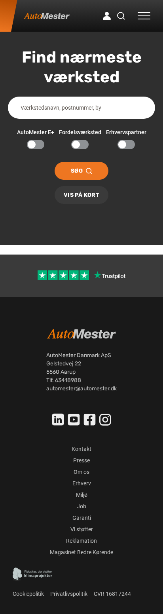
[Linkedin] (58, 419)
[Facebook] (89, 419)
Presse (81, 460)
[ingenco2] (32, 574)
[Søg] (121, 16)
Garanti (81, 518)
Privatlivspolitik (68, 594)
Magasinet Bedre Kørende (81, 552)
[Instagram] (105, 420)
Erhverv (81, 483)
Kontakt (81, 449)
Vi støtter (81, 529)
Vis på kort (81, 195)
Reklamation (81, 541)
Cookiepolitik (28, 594)
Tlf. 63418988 (63, 380)
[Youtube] (74, 419)
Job (81, 506)
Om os (81, 472)
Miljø (81, 495)
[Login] (107, 16)
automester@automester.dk (81, 388)
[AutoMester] (47, 16)
